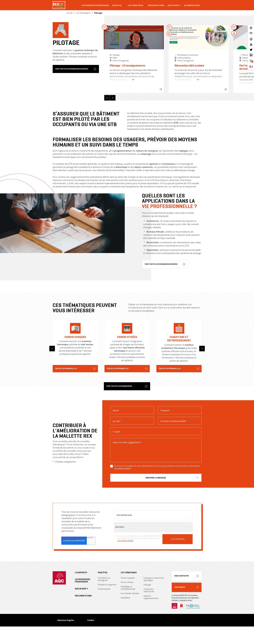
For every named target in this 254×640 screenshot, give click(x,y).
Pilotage (147, 584)
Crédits (90, 620)
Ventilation (125, 597)
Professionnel (104, 589)
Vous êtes (102, 573)
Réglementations (156, 5)
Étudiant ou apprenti (107, 584)
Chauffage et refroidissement (128, 587)
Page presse (179, 587)
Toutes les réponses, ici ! (66, 368)
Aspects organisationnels (151, 597)
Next (112, 98)
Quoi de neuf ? (174, 5)
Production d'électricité (149, 590)
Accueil (69, 13)
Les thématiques (135, 5)
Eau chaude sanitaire (130, 593)
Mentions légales (66, 620)
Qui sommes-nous (192, 5)
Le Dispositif (81, 573)
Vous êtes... (117, 5)
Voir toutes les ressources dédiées (71, 69)
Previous (107, 98)
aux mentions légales (122, 468)
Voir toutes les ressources (119, 386)
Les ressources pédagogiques (95, 5)
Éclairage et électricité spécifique (154, 579)
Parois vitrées (127, 582)
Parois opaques (128, 578)
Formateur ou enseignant (104, 579)
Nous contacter (181, 576)
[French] (251, 67)
